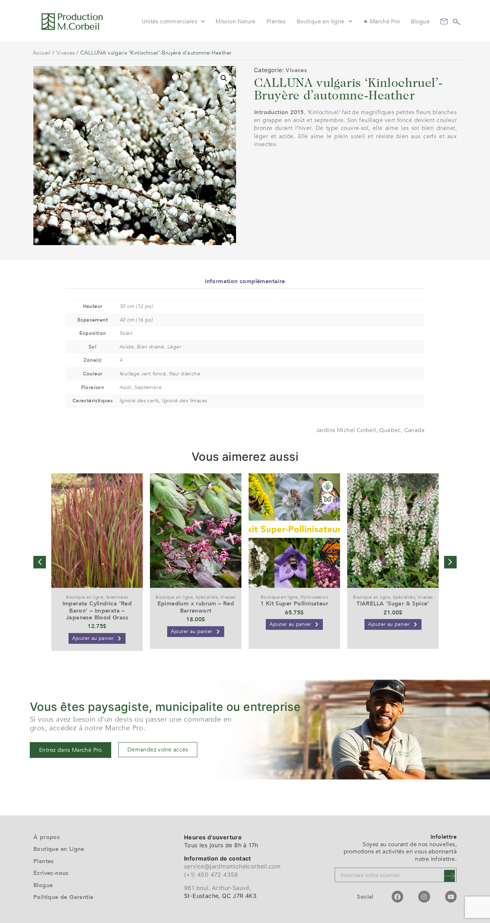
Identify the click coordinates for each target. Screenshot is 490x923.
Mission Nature (236, 21)
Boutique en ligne (321, 21)
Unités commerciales (170, 21)
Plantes (276, 21)
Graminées (117, 597)
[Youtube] (451, 896)
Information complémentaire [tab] (245, 281)
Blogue (420, 21)
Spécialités (206, 597)
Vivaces (65, 52)
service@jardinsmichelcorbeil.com (232, 866)
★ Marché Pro (381, 21)
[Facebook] (397, 896)
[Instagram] (424, 896)
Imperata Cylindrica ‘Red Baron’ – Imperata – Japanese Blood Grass (97, 610)
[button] (223, 78)
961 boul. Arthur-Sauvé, (217, 887)
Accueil (42, 52)
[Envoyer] (449, 876)
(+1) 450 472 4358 (211, 874)
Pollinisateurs (314, 597)
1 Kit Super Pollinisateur (294, 604)
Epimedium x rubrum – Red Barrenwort (195, 607)
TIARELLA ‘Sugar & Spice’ (393, 604)
